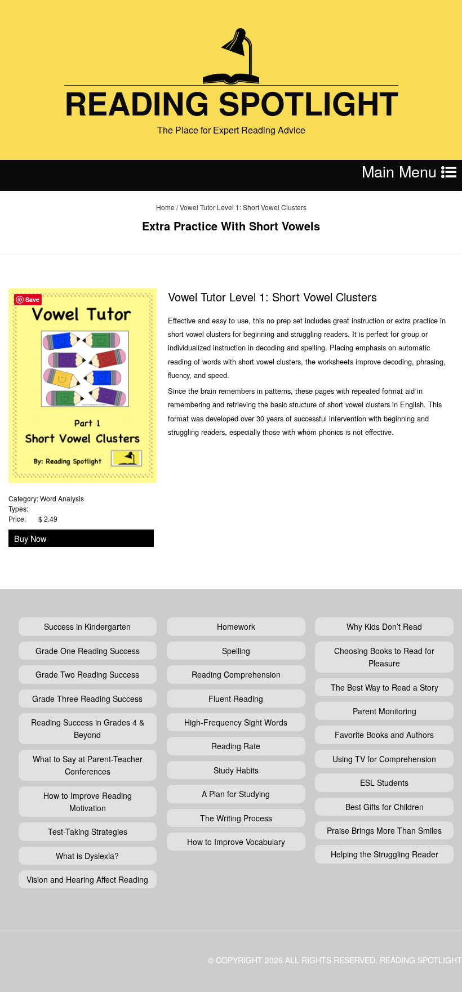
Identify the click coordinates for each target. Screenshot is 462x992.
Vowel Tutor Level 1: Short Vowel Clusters (272, 296)
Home (165, 207)
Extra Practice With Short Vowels (231, 225)
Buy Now (30, 538)
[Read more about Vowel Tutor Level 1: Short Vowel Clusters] (82, 383)
